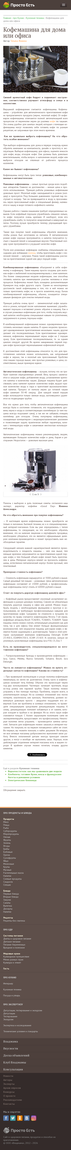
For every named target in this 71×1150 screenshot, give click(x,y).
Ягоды (6, 845)
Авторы (7, 1080)
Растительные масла (13, 872)
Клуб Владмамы (14, 1062)
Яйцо (5, 860)
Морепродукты (11, 833)
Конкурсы (9, 1092)
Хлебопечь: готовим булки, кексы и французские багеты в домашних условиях (34, 776)
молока (32, 252)
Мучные (7, 869)
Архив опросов (12, 1088)
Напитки (7, 875)
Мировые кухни (11, 953)
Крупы (6, 866)
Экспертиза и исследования (17, 1025)
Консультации (13, 1069)
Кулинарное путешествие (16, 956)
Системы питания (13, 935)
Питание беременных (14, 944)
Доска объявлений (16, 1055)
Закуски (7, 899)
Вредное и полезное (14, 947)
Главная (7, 17)
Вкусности (10, 1048)
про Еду (8, 929)
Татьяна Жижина (18, 40)
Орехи (6, 854)
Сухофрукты (9, 857)
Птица (6, 824)
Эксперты (9, 1084)
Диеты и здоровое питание (17, 938)
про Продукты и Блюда (17, 813)
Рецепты (8, 917)
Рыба (6, 827)
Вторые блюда (10, 896)
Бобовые (8, 851)
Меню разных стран (13, 959)
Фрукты (7, 839)
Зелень (6, 842)
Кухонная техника (35, 17)
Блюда (6, 890)
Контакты (9, 1103)
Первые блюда (11, 893)
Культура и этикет (12, 962)
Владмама (10, 1041)
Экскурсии (8, 1019)
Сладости (8, 881)
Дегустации (9, 1013)
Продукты (8, 819)
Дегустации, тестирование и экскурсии (22, 1010)
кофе (52, 121)
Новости (8, 1076)
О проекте (9, 1095)
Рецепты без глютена (14, 920)
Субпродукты (10, 830)
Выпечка (7, 905)
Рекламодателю (12, 1099)
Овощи (6, 836)
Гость (6, 968)
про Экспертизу (13, 1004)
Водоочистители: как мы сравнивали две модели (35, 771)
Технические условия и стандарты (20, 1031)
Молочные (8, 863)
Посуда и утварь (11, 995)
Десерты (7, 908)
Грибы (6, 848)
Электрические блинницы (22, 780)
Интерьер (8, 983)
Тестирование (10, 1016)
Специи (7, 884)
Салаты (6, 902)
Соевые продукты (12, 878)
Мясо (6, 822)
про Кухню (18, 17)
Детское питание (11, 941)
